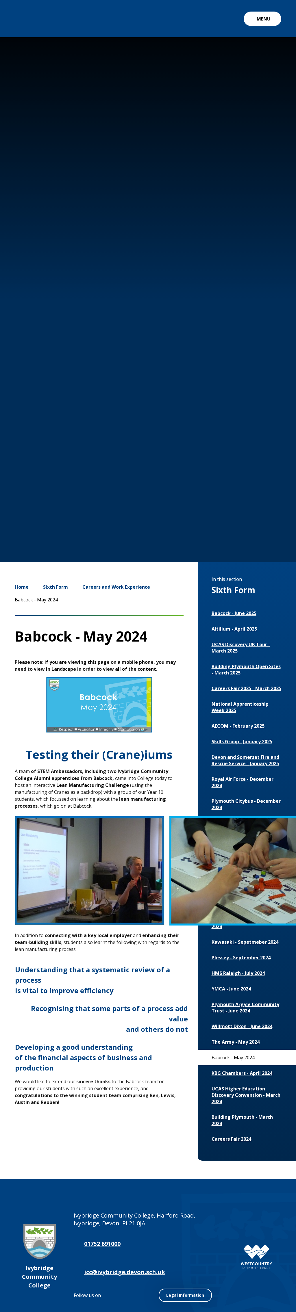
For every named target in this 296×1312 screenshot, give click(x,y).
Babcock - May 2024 (36, 599)
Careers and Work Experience (116, 587)
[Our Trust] (256, 1257)
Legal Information (185, 1295)
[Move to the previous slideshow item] (204, 502)
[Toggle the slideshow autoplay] (239, 502)
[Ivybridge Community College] (28, 19)
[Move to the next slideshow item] (222, 502)
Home (22, 587)
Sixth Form (55, 587)
